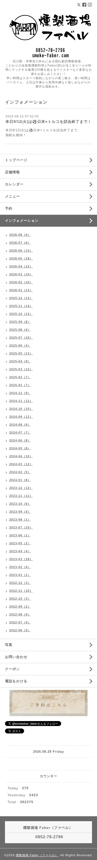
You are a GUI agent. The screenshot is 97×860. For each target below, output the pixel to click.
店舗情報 (12, 172)
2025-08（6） (20, 329)
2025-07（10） (21, 337)
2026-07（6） (20, 242)
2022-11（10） (21, 591)
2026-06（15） (21, 250)
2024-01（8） (20, 480)
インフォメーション (22, 220)
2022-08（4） (20, 614)
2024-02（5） (20, 472)
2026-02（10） (21, 282)
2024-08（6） (20, 424)
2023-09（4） (20, 511)
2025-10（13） (21, 314)
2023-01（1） (20, 575)
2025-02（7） (20, 377)
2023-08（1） (20, 519)
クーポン (12, 669)
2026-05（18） (21, 258)
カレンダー (14, 184)
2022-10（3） (20, 598)
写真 (8, 645)
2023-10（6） (20, 504)
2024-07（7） (20, 432)
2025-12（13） (21, 298)
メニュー (12, 196)
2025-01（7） (20, 385)
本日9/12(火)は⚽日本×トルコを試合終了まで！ (48, 121)
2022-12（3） (20, 583)
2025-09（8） (20, 322)
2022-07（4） (20, 622)
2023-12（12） (21, 488)
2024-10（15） (21, 409)
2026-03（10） (21, 274)
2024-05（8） (20, 448)
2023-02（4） (20, 567)
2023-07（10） (21, 527)
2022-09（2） (20, 606)
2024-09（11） (21, 417)
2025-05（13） (21, 353)
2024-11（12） (21, 401)
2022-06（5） (20, 630)
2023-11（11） (21, 496)
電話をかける (16, 681)
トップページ (16, 160)
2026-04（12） (21, 266)
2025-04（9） (20, 361)
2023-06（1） (20, 535)
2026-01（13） (21, 290)
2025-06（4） (20, 345)
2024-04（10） (21, 456)
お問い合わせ (16, 657)
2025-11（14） (21, 306)
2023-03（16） (21, 559)
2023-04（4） (20, 551)
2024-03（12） (21, 464)
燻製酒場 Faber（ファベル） (37, 855)
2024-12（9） (20, 393)
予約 (8, 208)
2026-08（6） (20, 235)
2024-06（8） (20, 440)
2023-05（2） (20, 543)
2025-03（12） (21, 369)
